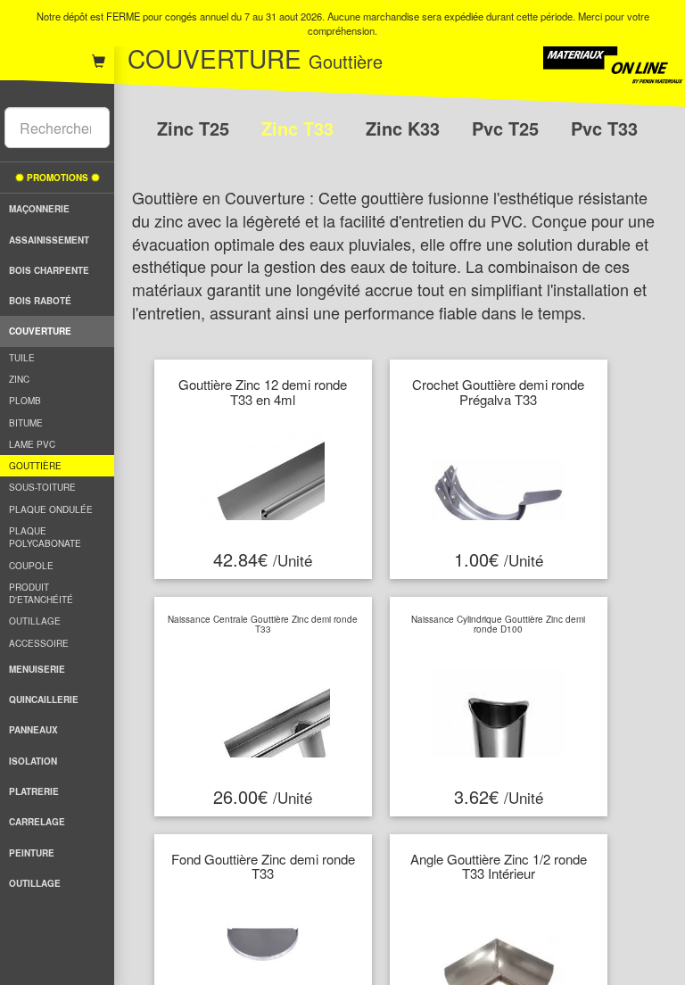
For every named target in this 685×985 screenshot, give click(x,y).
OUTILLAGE (35, 621)
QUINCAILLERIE (43, 699)
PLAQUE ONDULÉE (51, 509)
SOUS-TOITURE (42, 487)
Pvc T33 (604, 128)
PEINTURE (31, 853)
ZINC (19, 379)
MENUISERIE (37, 669)
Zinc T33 (300, 128)
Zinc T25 (196, 128)
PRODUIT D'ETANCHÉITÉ (41, 593)
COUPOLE (31, 565)
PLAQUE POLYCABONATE (45, 537)
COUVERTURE (40, 331)
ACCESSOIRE (39, 643)
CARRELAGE (37, 821)
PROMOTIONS (57, 177)
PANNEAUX (33, 730)
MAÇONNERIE (39, 209)
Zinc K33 (405, 128)
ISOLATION (33, 761)
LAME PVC (32, 444)
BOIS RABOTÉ (40, 300)
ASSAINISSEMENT (49, 240)
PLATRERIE (34, 791)
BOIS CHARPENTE (49, 270)
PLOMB (25, 400)
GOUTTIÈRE (35, 465)
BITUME (26, 423)
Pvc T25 (508, 128)
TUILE (22, 358)
